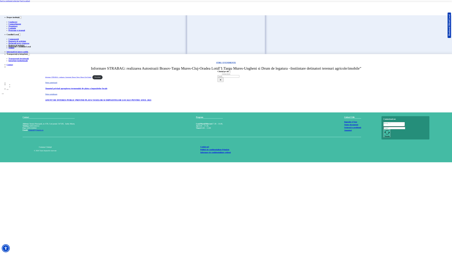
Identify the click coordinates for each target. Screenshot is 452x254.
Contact (10, 65)
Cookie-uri (204, 147)
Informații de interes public (17, 52)
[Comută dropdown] (20, 17)
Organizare (13, 26)
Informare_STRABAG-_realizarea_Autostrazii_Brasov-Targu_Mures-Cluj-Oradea (68, 77)
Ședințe (11, 48)
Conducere (12, 22)
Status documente (351, 125)
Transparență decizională (18, 59)
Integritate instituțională (18, 61)
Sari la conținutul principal (10, 1)
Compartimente (14, 24)
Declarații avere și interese (18, 43)
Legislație (12, 28)
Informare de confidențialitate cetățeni (215, 152)
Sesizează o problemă (352, 128)
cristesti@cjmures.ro (35, 130)
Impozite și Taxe (350, 122)
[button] (5, 248)
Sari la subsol (25, 1)
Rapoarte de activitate (17, 41)
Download (97, 77)
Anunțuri (348, 130)
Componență (13, 39)
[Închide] (7, 89)
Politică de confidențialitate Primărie (214, 150)
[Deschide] (3, 93)
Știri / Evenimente (226, 63)
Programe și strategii (16, 30)
